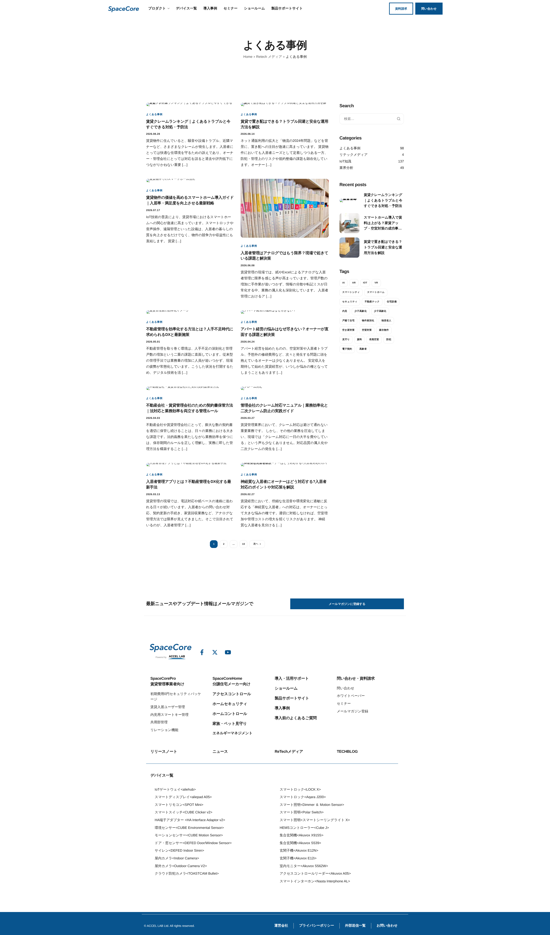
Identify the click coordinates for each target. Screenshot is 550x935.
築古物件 (384, 330)
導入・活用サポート (292, 678)
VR (376, 283)
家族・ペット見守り (229, 723)
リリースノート (163, 751)
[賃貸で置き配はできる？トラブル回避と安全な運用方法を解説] (285, 104)
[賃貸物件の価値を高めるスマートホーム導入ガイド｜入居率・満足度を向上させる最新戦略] (170, 180)
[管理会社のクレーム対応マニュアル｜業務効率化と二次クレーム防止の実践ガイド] (251, 388)
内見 (344, 311)
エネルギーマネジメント (232, 733)
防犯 (388, 339)
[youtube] (228, 652)
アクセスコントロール (231, 694)
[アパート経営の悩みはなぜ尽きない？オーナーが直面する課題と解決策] (268, 312)
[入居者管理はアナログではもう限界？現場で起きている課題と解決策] (285, 208)
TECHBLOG (347, 751)
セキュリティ (349, 301)
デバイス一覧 (186, 8)
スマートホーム (376, 292)
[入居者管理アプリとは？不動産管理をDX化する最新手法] (186, 464)
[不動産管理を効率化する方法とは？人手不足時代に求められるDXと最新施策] (167, 312)
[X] (214, 652)
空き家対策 (348, 330)
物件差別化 (368, 320)
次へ (255, 544)
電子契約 (347, 349)
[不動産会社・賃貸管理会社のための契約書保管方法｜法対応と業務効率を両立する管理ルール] (182, 388)
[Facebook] (202, 652)
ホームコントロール (229, 714)
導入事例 (210, 8)
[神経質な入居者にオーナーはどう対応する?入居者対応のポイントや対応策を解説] (285, 464)
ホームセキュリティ (229, 704)
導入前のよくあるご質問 (295, 718)
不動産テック (372, 301)
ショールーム (254, 8)
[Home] (123, 8)
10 (243, 544)
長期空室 (374, 339)
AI (343, 283)
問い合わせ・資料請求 (356, 678)
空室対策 (367, 330)
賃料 (359, 339)
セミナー (230, 8)
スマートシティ (351, 292)
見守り (346, 339)
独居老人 (386, 320)
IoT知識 (345, 161)
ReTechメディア (289, 751)
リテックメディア (353, 155)
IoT (365, 283)
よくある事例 (154, 114)
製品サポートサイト (287, 8)
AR (354, 283)
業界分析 (346, 168)
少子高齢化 (360, 311)
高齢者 (363, 349)
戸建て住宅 (348, 320)
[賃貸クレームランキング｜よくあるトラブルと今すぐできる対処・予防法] (190, 104)
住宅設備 (392, 301)
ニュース (220, 751)
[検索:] (371, 119)
